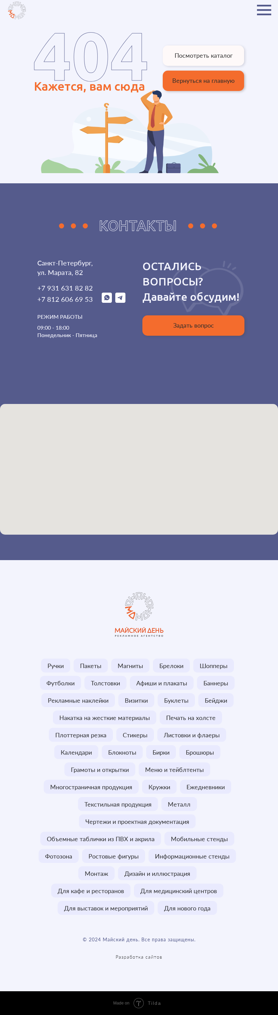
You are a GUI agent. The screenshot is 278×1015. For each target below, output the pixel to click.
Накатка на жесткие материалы (104, 717)
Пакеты (90, 665)
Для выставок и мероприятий (106, 908)
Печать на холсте (191, 717)
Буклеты (176, 700)
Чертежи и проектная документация (137, 821)
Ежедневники (205, 787)
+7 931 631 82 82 (65, 288)
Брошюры (200, 752)
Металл (179, 804)
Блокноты (122, 752)
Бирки (161, 752)
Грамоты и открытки (100, 769)
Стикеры (135, 735)
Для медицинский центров (178, 890)
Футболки (60, 683)
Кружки (159, 787)
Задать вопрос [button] (193, 325)
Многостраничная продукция (91, 787)
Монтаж (96, 873)
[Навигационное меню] (264, 10)
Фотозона (58, 856)
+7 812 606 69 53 (65, 299)
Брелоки (171, 665)
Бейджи (216, 700)
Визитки (136, 700)
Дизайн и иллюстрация (157, 873)
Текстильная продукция (118, 804)
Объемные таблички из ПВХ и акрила (101, 839)
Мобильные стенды (199, 839)
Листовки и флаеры (192, 735)
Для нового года (187, 908)
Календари (76, 752)
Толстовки (105, 683)
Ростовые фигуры (113, 856)
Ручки (55, 665)
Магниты (130, 665)
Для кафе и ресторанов (91, 890)
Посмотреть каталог (204, 55)
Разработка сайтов (139, 957)
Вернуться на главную (203, 80)
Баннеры (215, 683)
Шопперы (213, 665)
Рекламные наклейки (78, 700)
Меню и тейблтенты (174, 769)
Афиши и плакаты (161, 683)
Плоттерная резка (80, 735)
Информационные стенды (192, 856)
